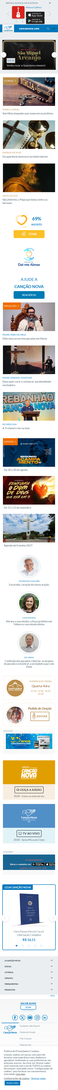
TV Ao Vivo (31, 833)
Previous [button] (9, 14)
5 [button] (41, 21)
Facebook (15, 1018)
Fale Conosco (26, 1038)
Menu (48, 28)
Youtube (29, 1018)
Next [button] (50, 14)
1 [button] (16, 21)
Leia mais (20, 1074)
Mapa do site (25, 1045)
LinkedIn (44, 1018)
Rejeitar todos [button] (38, 1078)
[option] (29, 15)
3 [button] (29, 21)
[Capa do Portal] (29, 28)
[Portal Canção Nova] (8, 28)
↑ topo (52, 996)
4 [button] (35, 21)
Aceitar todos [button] (12, 1083)
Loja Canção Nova (18, 887)
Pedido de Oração (27, 1032)
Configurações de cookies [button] (17, 1078)
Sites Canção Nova (53, 28)
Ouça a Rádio (31, 790)
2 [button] (23, 21)
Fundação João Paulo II (30, 1026)
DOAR (33, 234)
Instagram (37, 1018)
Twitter (22, 1018)
